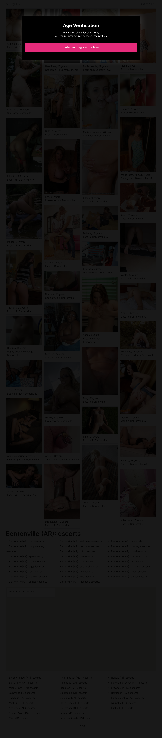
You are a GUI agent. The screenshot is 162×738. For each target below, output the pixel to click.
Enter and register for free (81, 47)
